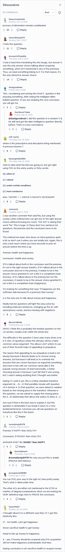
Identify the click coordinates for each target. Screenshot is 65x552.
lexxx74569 (14, 507)
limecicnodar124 (17, 19)
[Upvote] (4, 30)
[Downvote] (12, 30)
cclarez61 (13, 209)
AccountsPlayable (17, 56)
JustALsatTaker (22, 112)
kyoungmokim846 (17, 159)
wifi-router (14, 137)
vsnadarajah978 (17, 424)
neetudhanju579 (17, 38)
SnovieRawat (21, 451)
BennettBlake (15, 322)
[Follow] (59, 12)
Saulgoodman (16, 87)
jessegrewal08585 (17, 473)
